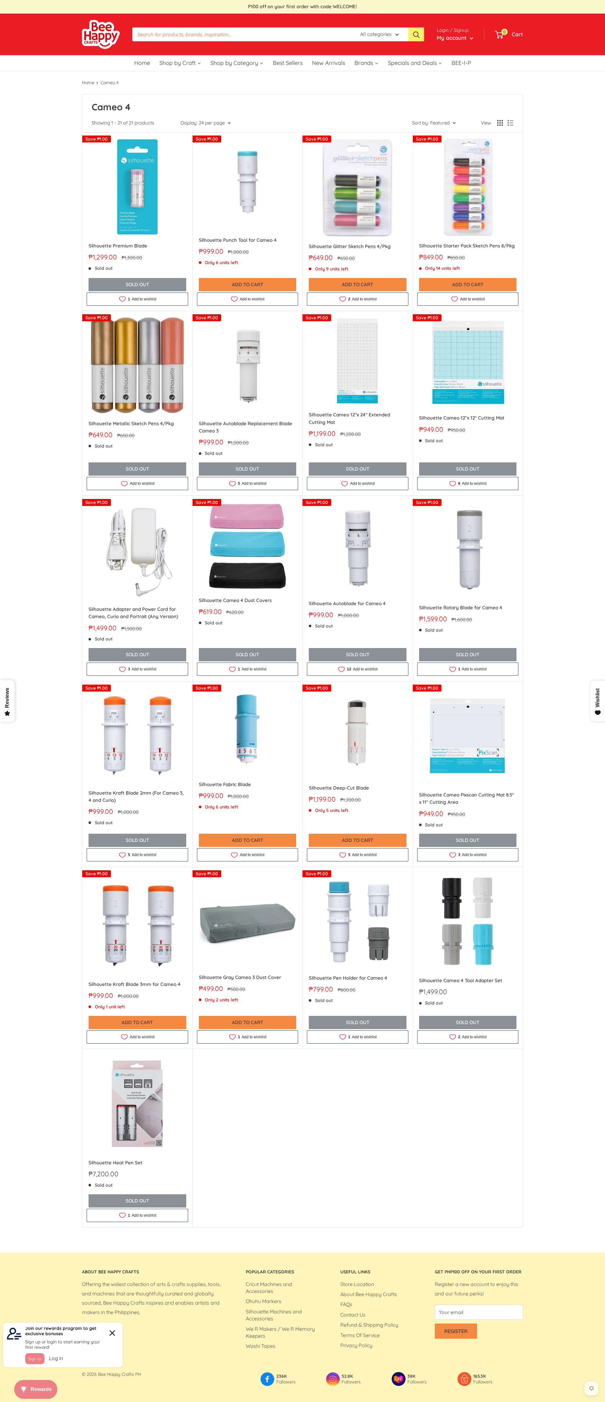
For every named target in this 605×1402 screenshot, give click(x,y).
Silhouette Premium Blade (118, 246)
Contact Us (353, 1315)
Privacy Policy (356, 1345)
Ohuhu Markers (263, 1301)
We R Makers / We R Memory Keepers (280, 1332)
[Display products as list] (510, 123)
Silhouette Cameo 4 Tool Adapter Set (460, 980)
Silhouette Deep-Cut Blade (339, 788)
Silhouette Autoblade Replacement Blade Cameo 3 (245, 427)
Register (456, 1331)
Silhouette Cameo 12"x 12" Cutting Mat (461, 418)
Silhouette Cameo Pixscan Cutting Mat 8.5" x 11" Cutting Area (466, 798)
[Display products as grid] (500, 123)
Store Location (357, 1284)
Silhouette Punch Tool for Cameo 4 (238, 240)
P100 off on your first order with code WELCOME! (302, 6)
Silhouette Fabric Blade (225, 784)
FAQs (346, 1304)
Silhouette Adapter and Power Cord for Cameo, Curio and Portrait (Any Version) (133, 612)
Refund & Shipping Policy (369, 1325)
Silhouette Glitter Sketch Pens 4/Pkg (350, 246)
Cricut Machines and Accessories (269, 1287)
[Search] (416, 34)
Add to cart (247, 284)
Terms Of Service (360, 1335)
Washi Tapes (260, 1346)
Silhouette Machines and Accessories (274, 1315)
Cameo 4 (109, 82)
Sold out (137, 284)
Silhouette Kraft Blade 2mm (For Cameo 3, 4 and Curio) (136, 796)
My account (452, 37)
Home (88, 82)
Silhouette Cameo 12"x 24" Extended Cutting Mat (349, 418)
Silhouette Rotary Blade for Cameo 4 (460, 608)
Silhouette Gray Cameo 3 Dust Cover (240, 977)
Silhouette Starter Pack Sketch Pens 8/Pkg (467, 246)
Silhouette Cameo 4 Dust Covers (235, 600)
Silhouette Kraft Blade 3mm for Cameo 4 (135, 984)
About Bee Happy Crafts (368, 1294)
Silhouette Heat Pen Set (115, 1163)
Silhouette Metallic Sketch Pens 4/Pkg (131, 423)
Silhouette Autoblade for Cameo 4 (347, 603)
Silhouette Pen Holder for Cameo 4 (348, 978)
